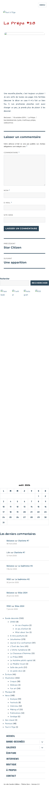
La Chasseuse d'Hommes (20, 653)
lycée (19, 120)
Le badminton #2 (25, 566)
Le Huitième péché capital (21, 660)
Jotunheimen (15, 639)
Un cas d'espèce (22, 625)
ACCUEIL (10, 735)
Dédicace (14, 685)
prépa (33, 120)
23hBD (13, 621)
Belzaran (7, 117)
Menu (42, 5)
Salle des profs (16, 667)
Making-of (14, 709)
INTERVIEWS (12, 758)
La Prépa (31, 117)
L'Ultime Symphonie (18, 650)
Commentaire (12, 153)
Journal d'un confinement (21, 643)
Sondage (13, 716)
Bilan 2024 (22, 592)
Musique (8, 692)
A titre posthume (17, 635)
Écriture (8, 674)
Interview (14, 706)
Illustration (10, 678)
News (7, 695)
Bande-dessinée (11, 618)
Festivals (14, 702)
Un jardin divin (16, 671)
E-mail (8, 203)
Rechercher (5, 278)
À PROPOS (11, 770)
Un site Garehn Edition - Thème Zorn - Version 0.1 (21, 784)
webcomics (8, 123)
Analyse (13, 699)
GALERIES (11, 747)
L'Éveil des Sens (17, 646)
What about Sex (22, 632)
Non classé (9, 720)
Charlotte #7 (23, 540)
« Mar (2, 527)
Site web (8, 215)
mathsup (26, 120)
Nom (7, 190)
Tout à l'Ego (10, 727)
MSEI (9, 579)
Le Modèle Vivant (17, 664)
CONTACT (11, 775)
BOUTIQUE (11, 764)
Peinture (8, 723)
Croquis (13, 681)
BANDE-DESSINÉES (15, 741)
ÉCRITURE (11, 753)
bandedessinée (10, 120)
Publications (15, 713)
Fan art (13, 688)
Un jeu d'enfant (21, 628)
